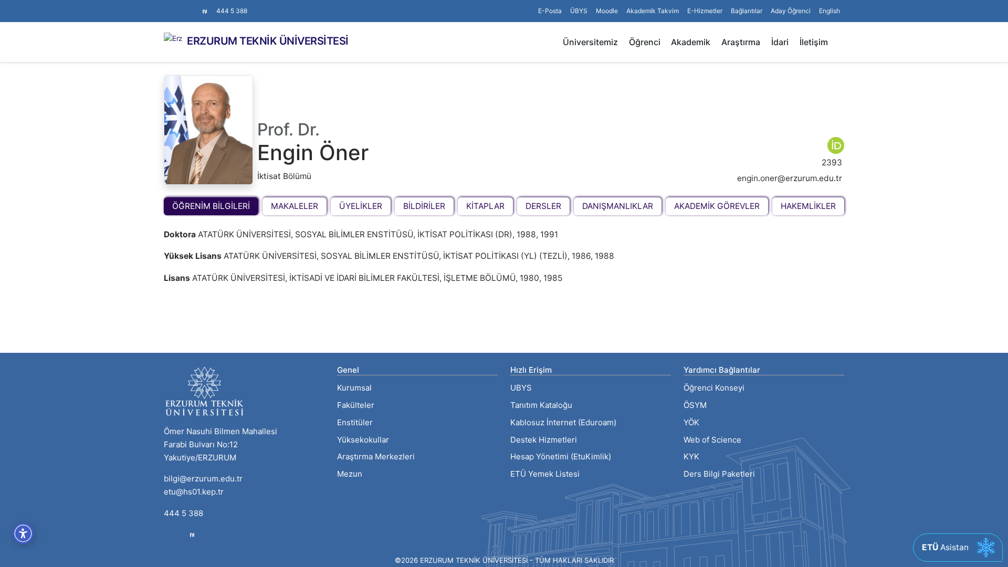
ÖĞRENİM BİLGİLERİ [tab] (211, 206)
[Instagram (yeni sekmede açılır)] (168, 6)
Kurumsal (354, 388)
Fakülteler (355, 405)
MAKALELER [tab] (294, 206)
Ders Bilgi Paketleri (719, 474)
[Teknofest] (192, 535)
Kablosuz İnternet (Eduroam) (563, 422)
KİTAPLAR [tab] (485, 206)
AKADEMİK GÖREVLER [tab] (717, 206)
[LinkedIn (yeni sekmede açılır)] (185, 6)
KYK (691, 456)
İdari (780, 42)
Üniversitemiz (590, 42)
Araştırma (740, 42)
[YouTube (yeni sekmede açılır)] (193, 6)
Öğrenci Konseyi (714, 388)
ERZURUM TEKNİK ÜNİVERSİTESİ (268, 41)
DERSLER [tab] (543, 206)
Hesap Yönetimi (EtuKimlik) (560, 456)
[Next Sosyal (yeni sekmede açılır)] (204, 11)
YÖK (691, 422)
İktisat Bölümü (284, 176)
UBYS (521, 388)
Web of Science (712, 440)
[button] (746, 11)
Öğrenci (644, 42)
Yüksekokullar (363, 440)
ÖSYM (695, 405)
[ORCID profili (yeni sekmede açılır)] (835, 145)
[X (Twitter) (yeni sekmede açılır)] (176, 6)
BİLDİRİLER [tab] (424, 206)
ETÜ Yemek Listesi (545, 474)
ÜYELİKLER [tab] (360, 206)
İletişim (814, 42)
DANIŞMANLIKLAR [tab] (617, 206)
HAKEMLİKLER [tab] (808, 206)
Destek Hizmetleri (543, 440)
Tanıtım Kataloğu (541, 405)
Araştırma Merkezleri (376, 456)
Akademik (690, 42)
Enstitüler (355, 422)
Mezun (349, 474)
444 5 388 (231, 11)
